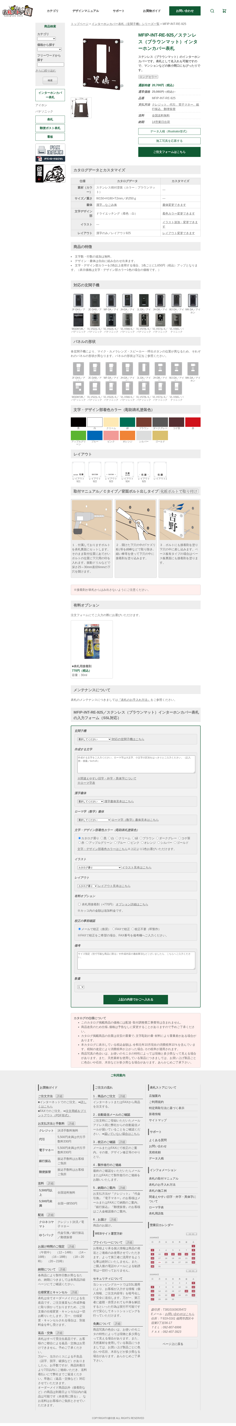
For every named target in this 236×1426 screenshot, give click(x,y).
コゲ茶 (185, 838)
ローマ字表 (156, 1207)
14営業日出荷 (161, 122)
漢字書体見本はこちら (119, 801)
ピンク (135, 842)
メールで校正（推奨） (96, 929)
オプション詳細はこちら (132, 904)
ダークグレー (168, 838)
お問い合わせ (185, 10)
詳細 (60, 1096)
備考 (77, 945)
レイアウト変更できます (178, 233)
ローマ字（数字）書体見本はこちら (135, 819)
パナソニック (44, 111)
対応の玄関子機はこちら (128, 739)
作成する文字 (83, 749)
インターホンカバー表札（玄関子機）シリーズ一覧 (125, 23)
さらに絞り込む (45, 70)
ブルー (121, 842)
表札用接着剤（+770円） (98, 904)
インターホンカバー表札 (50, 95)
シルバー (166, 842)
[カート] (224, 11)
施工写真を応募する (169, 140)
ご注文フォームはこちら (169, 151)
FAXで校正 (122, 929)
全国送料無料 (161, 115)
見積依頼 (155, 1152)
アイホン (41, 105)
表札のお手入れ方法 (162, 1184)
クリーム (125, 838)
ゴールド (183, 842)
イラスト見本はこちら (137, 867)
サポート (119, 10)
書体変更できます (174, 204)
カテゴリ (53, 10)
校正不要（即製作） (148, 929)
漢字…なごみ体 (106, 204)
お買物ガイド (152, 10)
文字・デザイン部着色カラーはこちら (102, 849)
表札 (50, 119)
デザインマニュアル (85, 10)
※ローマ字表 (86, 782)
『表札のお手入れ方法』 (134, 699)
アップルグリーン (100, 842)
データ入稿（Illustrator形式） (169, 131)
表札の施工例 (158, 1190)
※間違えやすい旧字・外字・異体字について (106, 778)
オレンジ (150, 842)
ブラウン (149, 838)
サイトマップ (158, 1120)
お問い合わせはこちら (179, 1314)
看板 (50, 136)
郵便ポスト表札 (50, 128)
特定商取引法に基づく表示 (166, 1108)
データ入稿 (156, 1158)
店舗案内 (155, 1095)
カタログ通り (90, 838)
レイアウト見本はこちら (114, 885)
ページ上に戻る (173, 1344)
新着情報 (155, 1114)
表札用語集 (156, 1213)
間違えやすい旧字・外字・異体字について (172, 1199)
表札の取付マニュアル (163, 1178)
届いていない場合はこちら (122, 1133)
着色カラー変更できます (178, 213)
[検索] (212, 11)
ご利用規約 (156, 1101)
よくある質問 (158, 1140)
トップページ (79, 23)
